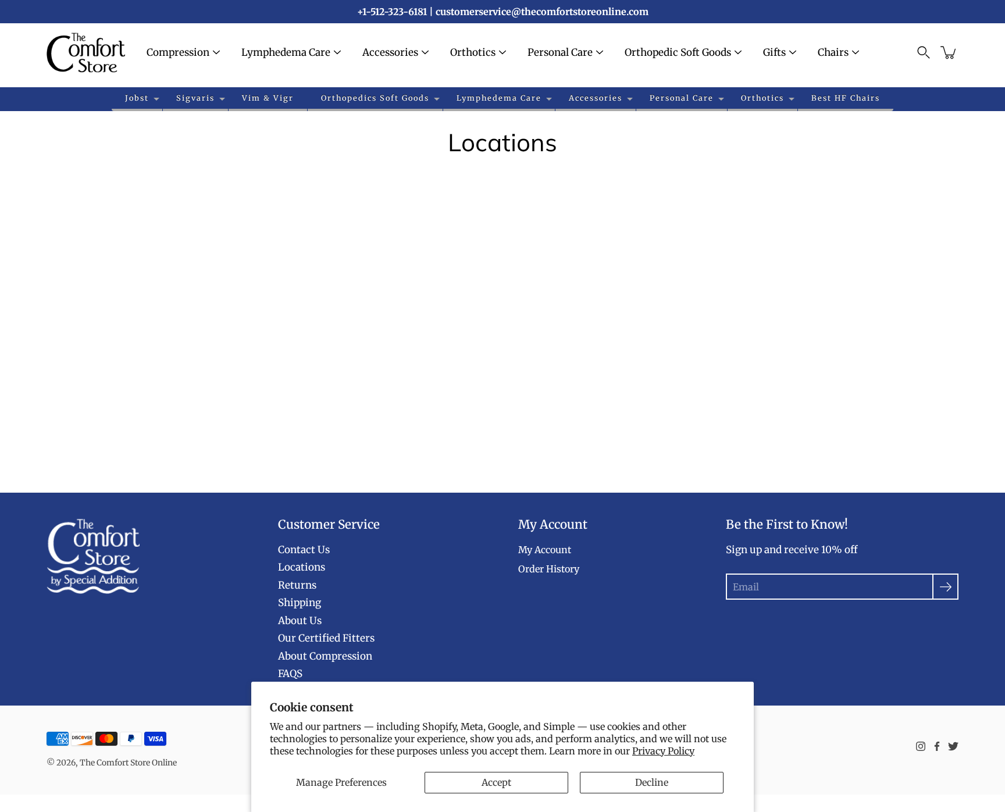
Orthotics (473, 52)
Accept (496, 782)
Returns (297, 585)
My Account (544, 549)
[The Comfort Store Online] (86, 52)
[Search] (923, 52)
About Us (300, 620)
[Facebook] (937, 746)
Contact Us (304, 549)
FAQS (290, 673)
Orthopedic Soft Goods (678, 52)
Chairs (833, 52)
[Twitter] (953, 746)
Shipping (299, 602)
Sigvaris (195, 97)
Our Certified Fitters (326, 638)
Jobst (137, 97)
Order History (548, 569)
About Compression (325, 656)
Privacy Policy (663, 751)
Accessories (390, 52)
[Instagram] (920, 746)
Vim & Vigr (268, 97)
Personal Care (560, 52)
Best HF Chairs (845, 97)
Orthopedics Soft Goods (375, 97)
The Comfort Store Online (128, 762)
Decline (651, 782)
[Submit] (945, 587)
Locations (301, 567)
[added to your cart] (949, 52)
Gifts (774, 52)
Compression (178, 52)
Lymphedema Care (285, 52)
